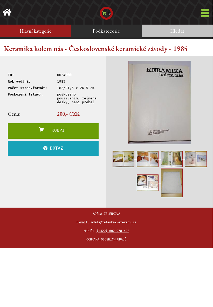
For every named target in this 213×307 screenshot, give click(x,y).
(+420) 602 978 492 (113, 231)
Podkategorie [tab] (106, 31)
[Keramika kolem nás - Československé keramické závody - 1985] (160, 102)
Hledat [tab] (177, 31)
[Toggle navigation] (205, 13)
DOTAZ (55, 148)
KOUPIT (55, 130)
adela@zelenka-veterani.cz (113, 222)
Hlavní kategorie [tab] (35, 31)
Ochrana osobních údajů (106, 239)
